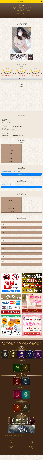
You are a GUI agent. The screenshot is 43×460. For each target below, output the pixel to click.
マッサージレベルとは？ (21, 78)
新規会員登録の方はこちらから (21, 174)
